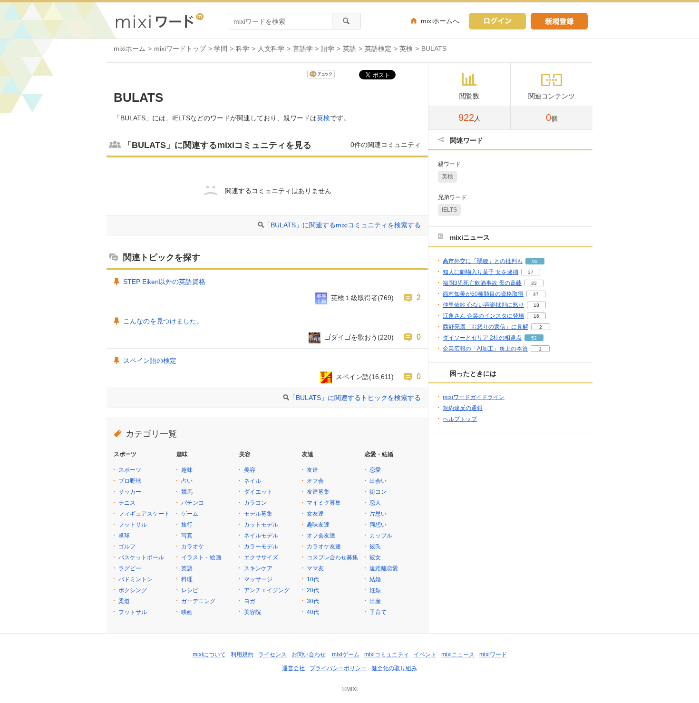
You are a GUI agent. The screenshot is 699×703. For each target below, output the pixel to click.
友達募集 (318, 491)
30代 (313, 601)
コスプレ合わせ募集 (332, 557)
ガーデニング (198, 601)
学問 (220, 48)
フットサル (132, 524)
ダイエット (258, 491)
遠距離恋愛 (383, 568)
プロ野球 (129, 481)
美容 (249, 470)
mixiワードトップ (180, 48)
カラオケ (192, 546)
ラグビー (129, 568)
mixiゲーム (345, 654)
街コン (378, 491)
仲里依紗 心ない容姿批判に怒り (483, 305)
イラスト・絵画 (201, 557)
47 (536, 294)
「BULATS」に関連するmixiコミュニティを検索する (342, 225)
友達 (312, 470)
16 (536, 316)
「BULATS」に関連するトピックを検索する (355, 397)
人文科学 (271, 48)
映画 (187, 612)
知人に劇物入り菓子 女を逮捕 (480, 272)
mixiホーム (130, 48)
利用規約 (242, 654)
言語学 (303, 48)
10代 (313, 579)
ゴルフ (127, 546)
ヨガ (249, 601)
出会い (378, 481)
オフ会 (315, 481)
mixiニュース (458, 654)
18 (536, 305)
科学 (242, 48)
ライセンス (272, 654)
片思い (378, 513)
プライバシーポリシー (338, 668)
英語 (349, 48)
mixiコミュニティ (386, 654)
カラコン (255, 502)
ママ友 (315, 568)
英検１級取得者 (354, 298)
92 (535, 261)
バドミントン (135, 579)
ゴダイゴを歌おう (351, 337)
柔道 (124, 601)
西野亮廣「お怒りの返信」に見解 (485, 326)
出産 (375, 601)
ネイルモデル (261, 535)
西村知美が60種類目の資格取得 (483, 294)
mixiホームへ (440, 21)
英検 (406, 48)
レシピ (189, 590)
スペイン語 (352, 377)
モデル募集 (258, 513)
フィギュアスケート (144, 513)
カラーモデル (261, 546)
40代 (313, 612)
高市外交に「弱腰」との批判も (483, 261)
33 (534, 283)
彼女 (375, 557)
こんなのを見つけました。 (163, 321)
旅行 (187, 524)
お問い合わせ (308, 654)
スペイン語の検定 (149, 360)
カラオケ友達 (324, 546)
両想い (378, 524)
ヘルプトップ (460, 419)
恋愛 (375, 470)
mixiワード (493, 654)
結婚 (375, 579)
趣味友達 (318, 524)
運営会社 (293, 668)
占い (187, 481)
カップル (380, 535)
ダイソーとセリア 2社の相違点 (482, 337)
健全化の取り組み (394, 668)
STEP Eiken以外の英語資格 (164, 281)
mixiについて (209, 654)
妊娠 (375, 590)
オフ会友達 (321, 535)
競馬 (187, 491)
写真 (187, 535)
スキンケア (258, 568)
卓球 (124, 535)
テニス (127, 502)
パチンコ (192, 502)
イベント (425, 654)
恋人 (375, 502)
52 (534, 338)
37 (531, 272)
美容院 (252, 612)
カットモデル (261, 524)
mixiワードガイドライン (474, 397)
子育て (378, 612)
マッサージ (258, 579)
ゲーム (189, 513)
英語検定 (378, 48)
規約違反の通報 (463, 408)
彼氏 (375, 546)
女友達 (315, 513)
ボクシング (132, 590)
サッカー (129, 491)
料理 (187, 579)
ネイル (252, 481)
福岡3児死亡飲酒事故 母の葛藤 (482, 283)
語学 (327, 48)
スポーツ (129, 470)
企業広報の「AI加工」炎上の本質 (485, 348)
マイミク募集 (324, 502)
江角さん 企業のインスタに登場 (483, 315)
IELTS (449, 209)
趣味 (187, 470)
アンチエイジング (267, 590)
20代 (313, 590)
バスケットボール (141, 557)
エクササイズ (261, 557)
